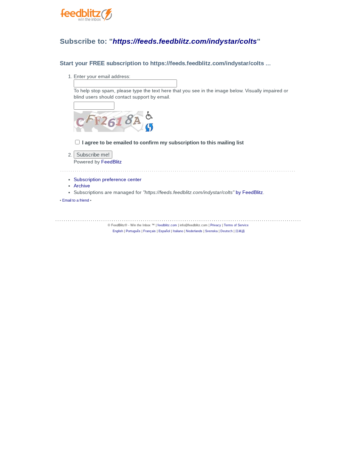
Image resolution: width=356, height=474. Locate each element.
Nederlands (194, 231)
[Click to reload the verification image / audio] (148, 126)
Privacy (215, 225)
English (118, 231)
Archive (82, 185)
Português (133, 231)
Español (164, 231)
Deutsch (226, 231)
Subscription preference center (107, 179)
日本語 (240, 231)
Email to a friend (75, 200)
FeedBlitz (111, 161)
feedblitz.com (167, 225)
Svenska (211, 231)
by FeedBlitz (249, 192)
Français (149, 231)
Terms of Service (236, 225)
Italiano (178, 231)
